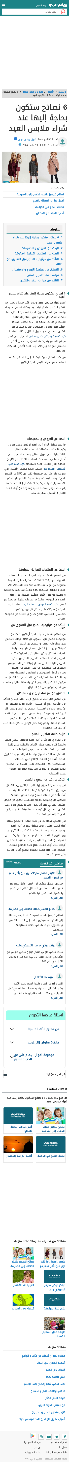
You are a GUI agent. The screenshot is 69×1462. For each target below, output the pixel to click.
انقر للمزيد (57, 898)
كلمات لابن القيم (55, 1369)
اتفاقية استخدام (59, 1442)
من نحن (37, 1447)
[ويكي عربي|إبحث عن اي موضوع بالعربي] (58, 6)
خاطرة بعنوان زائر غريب (43, 1042)
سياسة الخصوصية (32, 1442)
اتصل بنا (63, 1447)
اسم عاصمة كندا (55, 1376)
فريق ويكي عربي (27, 139)
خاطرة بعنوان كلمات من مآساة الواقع (43, 1355)
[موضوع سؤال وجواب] (9, 862)
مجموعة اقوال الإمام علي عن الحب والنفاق (34, 1057)
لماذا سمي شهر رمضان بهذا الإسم (44, 1383)
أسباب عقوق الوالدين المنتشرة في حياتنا (41, 1419)
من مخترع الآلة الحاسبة (43, 1029)
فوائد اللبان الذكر (55, 1398)
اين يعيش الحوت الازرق (51, 1405)
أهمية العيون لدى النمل (51, 1362)
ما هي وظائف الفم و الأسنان (48, 1390)
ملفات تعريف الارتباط (56, 1452)
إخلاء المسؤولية (33, 1452)
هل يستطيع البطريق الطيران (48, 1412)
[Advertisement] (34, 54)
